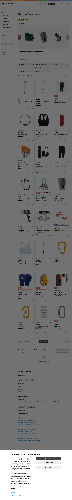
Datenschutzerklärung (16, 495)
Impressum (13, 492)
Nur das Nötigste (48, 462)
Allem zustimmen (48, 458)
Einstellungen (48, 467)
